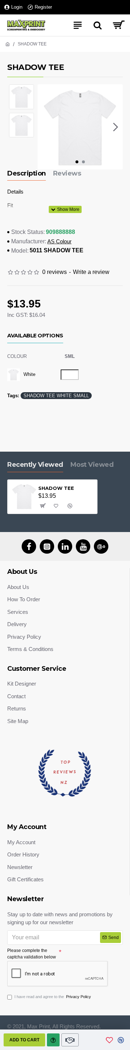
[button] (45, 127)
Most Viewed (92, 465)
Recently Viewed (35, 465)
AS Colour (59, 241)
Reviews (67, 173)
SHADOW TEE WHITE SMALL (56, 395)
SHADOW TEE (56, 488)
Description (26, 173)
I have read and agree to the (52, 996)
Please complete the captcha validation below (31, 954)
